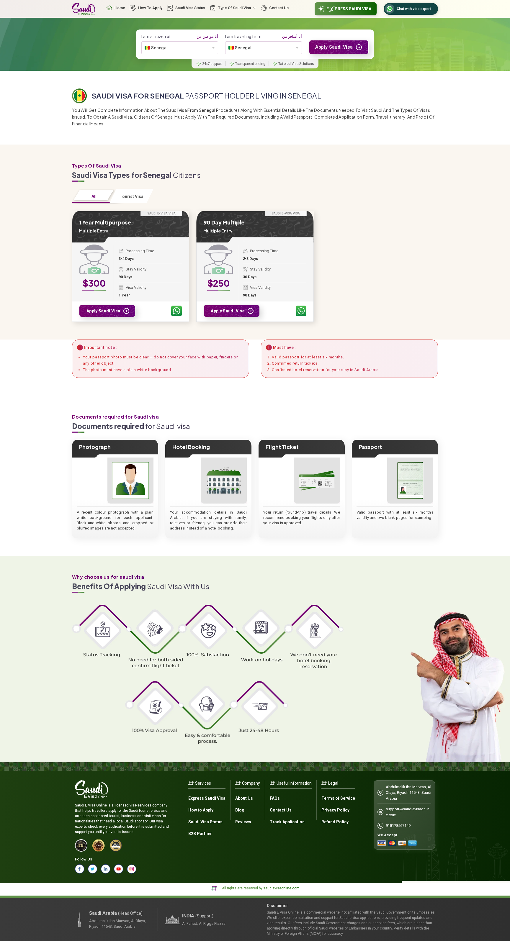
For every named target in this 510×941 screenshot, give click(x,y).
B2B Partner (200, 833)
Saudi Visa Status (205, 821)
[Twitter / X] (92, 869)
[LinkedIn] (105, 869)
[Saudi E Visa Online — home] (83, 9)
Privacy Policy (335, 810)
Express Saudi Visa (206, 798)
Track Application (287, 821)
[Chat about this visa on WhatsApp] (176, 311)
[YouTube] (118, 869)
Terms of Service (338, 798)
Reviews (243, 821)
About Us (244, 798)
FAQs (275, 798)
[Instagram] (131, 869)
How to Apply (200, 810)
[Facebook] (79, 869)
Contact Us (281, 810)
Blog (239, 810)
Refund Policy (335, 821)
